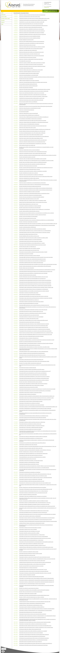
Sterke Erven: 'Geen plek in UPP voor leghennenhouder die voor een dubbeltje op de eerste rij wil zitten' (36, 160)
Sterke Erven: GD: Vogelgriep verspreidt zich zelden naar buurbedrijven (31, 64)
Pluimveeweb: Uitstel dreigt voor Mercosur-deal (27, 555)
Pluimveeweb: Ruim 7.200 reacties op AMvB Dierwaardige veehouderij (30, 427)
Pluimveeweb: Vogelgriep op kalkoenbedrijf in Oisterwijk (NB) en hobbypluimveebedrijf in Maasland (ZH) (36, 580)
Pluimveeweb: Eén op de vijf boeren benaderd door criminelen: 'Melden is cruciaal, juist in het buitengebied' (37, 465)
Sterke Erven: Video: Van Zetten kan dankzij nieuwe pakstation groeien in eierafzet (32, 158)
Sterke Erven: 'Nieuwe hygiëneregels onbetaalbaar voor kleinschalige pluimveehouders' (33, 122)
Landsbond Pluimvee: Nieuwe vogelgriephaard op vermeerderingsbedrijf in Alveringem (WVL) (34, 601)
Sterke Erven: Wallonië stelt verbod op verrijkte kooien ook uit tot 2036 (31, 69)
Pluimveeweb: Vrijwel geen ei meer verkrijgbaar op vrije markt (29, 531)
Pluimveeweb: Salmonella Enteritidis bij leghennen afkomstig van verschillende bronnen (33, 415)
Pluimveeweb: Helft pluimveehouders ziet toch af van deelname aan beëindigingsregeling (34, 378)
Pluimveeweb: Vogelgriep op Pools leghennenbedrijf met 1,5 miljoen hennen (32, 534)
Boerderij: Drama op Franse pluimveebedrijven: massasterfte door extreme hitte (32, 143)
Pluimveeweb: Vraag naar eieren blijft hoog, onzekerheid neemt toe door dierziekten (33, 273)
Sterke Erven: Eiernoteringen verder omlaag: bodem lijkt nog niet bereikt (31, 99)
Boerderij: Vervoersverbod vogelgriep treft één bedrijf (28, 85)
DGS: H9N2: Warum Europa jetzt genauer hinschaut (27, 57)
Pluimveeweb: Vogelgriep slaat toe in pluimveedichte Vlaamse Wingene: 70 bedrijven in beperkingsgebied (36, 608)
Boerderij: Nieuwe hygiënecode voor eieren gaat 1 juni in (28, 204)
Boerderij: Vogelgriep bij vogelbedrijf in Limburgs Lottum (28, 551)
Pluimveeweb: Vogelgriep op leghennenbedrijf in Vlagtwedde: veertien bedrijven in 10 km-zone (35, 449)
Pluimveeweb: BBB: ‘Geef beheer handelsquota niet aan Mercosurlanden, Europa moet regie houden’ (36, 257)
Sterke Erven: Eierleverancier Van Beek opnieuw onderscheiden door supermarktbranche (34, 136)
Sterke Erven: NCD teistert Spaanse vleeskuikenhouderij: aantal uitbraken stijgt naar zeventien (34, 89)
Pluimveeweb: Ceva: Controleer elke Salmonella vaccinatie (28, 318)
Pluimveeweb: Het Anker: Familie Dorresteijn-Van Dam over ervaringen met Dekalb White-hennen (35, 625)
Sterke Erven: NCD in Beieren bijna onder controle (27, 127)
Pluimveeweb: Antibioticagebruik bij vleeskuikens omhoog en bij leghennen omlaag (33, 475)
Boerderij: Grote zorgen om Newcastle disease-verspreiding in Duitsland (31, 336)
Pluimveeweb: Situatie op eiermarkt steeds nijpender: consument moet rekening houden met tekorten (36, 343)
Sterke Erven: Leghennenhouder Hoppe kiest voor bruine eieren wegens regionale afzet (33, 91)
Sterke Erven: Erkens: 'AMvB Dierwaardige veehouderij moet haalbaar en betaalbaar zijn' (34, 116)
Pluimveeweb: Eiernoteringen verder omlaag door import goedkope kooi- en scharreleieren (34, 209)
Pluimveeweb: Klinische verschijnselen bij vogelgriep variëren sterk (30, 423)
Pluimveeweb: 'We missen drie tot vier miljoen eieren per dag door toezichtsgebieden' (33, 536)
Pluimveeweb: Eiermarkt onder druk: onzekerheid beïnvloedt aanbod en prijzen (32, 259)
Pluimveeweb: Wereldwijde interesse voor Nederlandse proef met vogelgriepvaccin (33, 512)
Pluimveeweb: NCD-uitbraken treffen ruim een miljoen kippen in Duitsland (31, 385)
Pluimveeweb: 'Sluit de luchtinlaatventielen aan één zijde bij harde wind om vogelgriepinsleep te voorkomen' (37, 269)
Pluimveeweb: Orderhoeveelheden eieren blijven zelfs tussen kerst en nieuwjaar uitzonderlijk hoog (35, 643)
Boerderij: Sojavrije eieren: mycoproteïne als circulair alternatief (29, 207)
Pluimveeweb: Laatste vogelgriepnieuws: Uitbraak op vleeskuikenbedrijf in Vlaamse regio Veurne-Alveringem (37, 558)
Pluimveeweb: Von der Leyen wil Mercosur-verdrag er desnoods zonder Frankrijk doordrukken (35, 622)
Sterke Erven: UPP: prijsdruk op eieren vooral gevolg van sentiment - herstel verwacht (33, 96)
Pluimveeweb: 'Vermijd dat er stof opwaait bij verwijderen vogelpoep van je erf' (32, 545)
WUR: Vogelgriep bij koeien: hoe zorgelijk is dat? (27, 145)
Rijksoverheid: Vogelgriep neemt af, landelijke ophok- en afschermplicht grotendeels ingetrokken (35, 285)
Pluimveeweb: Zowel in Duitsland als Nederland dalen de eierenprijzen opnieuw (32, 244)
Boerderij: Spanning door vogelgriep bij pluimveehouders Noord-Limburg (31, 576)
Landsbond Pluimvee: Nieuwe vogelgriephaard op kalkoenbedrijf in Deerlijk (31, 523)
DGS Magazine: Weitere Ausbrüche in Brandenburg (27, 394)
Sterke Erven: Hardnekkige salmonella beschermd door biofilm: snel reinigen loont (33, 139)
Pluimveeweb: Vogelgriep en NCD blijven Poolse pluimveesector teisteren (31, 301)
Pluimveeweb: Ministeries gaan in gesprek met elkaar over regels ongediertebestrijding (33, 351)
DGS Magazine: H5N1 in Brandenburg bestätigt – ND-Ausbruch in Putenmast (31, 425)
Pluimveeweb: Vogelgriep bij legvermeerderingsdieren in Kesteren (30, 527)
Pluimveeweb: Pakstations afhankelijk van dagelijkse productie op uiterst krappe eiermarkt (34, 504)
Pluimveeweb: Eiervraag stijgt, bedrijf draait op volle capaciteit (29, 322)
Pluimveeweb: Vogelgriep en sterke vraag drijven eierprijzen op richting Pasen (32, 422)
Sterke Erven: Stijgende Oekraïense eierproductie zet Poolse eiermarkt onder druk (32, 125)
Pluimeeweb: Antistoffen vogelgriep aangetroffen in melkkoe (29, 532)
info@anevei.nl (46, 7)
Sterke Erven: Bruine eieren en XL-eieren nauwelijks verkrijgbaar (29, 36)
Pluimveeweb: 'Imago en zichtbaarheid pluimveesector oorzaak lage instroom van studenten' (34, 329)
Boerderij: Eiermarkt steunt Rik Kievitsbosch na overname (28, 303)
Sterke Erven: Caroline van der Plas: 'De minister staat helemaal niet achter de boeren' (33, 25)
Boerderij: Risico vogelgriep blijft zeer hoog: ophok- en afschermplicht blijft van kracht (33, 320)
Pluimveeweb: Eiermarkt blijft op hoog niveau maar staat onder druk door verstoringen (33, 296)
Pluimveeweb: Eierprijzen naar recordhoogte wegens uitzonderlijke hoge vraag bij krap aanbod (35, 399)
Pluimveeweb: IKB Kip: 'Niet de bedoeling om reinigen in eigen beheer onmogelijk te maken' (34, 346)
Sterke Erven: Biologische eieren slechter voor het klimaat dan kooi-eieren (31, 52)
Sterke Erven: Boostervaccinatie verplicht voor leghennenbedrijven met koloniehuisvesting (34, 184)
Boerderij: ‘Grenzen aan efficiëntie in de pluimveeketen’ (28, 216)
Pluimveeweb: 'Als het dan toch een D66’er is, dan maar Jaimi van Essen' (31, 460)
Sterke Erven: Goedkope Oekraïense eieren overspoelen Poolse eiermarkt (31, 55)
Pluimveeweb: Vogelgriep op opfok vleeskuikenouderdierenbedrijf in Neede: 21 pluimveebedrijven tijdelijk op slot (38, 406)
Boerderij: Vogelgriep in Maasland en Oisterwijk (27, 574)
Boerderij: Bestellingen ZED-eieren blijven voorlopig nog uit (29, 235)
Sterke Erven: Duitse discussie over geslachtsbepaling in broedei (30, 108)
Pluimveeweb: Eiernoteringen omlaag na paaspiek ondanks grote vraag (31, 311)
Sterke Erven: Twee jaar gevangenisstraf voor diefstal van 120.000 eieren (31, 174)
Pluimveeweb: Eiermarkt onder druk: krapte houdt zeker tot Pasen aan (30, 455)
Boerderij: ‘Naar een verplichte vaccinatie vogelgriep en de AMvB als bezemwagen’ (33, 162)
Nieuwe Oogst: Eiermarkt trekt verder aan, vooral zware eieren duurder (31, 23)
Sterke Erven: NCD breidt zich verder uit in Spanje (27, 45)
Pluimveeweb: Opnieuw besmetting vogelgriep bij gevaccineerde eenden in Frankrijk (33, 251)
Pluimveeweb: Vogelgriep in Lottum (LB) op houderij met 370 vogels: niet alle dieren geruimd (34, 557)
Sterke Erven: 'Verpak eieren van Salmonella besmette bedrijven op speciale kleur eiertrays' (34, 193)
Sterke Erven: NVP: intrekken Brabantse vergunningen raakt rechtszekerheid (31, 41)
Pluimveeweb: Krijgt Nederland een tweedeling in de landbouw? (29, 472)
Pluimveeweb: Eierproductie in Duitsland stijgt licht (27, 367)
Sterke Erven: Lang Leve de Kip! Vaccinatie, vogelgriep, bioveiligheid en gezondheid (33, 171)
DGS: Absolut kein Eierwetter (24, 111)
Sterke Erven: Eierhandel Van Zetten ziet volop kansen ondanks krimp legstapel (32, 66)
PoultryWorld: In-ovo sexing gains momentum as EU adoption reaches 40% (31, 21)
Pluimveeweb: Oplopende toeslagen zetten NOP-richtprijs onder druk (30, 448)
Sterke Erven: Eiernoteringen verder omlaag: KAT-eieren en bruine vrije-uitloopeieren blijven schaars (35, 176)
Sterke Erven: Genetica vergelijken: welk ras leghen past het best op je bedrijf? (32, 62)
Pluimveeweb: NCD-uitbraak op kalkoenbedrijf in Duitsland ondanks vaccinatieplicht (33, 436)
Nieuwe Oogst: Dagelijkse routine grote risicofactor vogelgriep (29, 248)
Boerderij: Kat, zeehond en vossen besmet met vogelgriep (29, 588)
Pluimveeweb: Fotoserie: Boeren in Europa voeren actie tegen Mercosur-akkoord (32, 614)
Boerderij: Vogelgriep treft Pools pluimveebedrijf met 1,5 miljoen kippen (31, 540)
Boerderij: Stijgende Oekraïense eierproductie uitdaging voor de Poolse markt (32, 131)
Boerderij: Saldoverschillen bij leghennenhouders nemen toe (29, 211)
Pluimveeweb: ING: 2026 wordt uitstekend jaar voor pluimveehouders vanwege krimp (33, 453)
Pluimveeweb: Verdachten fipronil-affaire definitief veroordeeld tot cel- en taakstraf (33, 630)
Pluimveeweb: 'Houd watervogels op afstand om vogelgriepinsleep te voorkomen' (33, 623)
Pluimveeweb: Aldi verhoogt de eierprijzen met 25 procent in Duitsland (31, 632)
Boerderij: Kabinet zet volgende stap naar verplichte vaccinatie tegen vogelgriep (32, 228)
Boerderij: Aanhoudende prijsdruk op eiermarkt (27, 156)
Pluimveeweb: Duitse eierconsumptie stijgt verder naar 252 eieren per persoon (32, 355)
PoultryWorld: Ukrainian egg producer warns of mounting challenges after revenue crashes (34, 18)
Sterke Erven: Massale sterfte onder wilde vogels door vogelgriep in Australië (32, 46)
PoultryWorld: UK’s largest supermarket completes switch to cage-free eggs (31, 98)
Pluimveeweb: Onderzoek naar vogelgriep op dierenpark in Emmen (30, 392)
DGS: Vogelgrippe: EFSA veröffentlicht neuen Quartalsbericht (29, 115)
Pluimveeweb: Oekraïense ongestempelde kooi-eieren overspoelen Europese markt (33, 492)
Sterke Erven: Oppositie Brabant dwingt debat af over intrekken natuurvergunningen (33, 82)
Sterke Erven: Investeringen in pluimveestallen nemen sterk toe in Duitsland (31, 32)
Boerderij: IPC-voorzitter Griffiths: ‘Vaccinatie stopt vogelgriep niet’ (30, 363)
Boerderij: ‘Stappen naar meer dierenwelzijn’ (26, 267)
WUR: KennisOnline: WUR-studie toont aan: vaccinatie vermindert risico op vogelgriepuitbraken (35, 230)
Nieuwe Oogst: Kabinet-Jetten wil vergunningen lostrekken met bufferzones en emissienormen (34, 129)
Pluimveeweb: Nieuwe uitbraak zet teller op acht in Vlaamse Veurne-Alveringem (32, 564)
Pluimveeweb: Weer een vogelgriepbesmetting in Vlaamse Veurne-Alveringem (32, 583)
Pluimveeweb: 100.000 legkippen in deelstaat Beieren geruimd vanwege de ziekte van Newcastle (35, 408)
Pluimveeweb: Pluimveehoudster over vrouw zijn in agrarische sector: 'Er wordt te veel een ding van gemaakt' (37, 388)
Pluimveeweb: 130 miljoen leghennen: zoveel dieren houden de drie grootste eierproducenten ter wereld (36, 339)
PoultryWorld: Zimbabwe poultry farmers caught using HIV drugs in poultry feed (32, 34)
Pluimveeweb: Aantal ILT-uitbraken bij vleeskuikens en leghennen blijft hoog (31, 606)
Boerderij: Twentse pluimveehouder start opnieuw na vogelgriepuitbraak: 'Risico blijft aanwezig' (35, 266)
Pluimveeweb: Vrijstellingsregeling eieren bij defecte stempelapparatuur (31, 262)
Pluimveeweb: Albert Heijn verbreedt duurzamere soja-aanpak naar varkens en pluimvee (34, 380)
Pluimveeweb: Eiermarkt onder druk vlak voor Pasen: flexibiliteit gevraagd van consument (34, 323)
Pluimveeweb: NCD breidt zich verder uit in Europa (27, 458)
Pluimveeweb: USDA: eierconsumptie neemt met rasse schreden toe (30, 641)
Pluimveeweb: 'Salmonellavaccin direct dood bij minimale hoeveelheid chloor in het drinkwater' (35, 390)
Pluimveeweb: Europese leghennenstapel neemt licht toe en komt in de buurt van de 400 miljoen (35, 280)
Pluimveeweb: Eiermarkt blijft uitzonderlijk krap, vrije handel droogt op (31, 438)
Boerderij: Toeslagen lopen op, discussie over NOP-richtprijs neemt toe (31, 451)
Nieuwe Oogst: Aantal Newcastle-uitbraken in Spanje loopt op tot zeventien (31, 92)
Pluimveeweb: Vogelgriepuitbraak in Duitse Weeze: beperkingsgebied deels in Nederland (34, 634)
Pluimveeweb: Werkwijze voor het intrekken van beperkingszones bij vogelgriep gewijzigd (34, 290)
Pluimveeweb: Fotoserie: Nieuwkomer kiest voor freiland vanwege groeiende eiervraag (33, 327)
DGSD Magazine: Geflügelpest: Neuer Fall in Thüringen (28, 444)
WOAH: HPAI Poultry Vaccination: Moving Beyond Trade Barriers (29, 294)
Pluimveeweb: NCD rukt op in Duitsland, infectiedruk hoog (28, 338)
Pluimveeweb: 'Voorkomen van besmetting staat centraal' (28, 292)
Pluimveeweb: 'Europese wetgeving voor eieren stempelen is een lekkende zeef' (32, 260)
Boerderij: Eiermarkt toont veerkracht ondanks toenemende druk (30, 186)
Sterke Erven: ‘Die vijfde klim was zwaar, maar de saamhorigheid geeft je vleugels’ (32, 153)
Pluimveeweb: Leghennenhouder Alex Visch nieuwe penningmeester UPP (31, 359)
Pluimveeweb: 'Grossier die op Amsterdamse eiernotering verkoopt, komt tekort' (32, 313)
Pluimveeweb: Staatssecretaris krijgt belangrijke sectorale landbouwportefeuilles (32, 417)
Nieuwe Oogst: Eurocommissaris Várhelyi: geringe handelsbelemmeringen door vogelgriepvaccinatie (36, 332)
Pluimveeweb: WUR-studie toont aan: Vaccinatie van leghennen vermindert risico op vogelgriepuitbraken (36, 220)
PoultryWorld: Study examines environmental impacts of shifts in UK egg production (33, 20)
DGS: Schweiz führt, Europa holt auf (25, 60)
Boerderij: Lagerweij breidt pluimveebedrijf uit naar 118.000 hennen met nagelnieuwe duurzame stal (35, 167)
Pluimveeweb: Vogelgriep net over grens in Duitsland (28, 529)
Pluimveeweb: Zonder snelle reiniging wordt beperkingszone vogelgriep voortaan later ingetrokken (35, 298)
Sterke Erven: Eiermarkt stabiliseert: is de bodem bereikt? (28, 75)
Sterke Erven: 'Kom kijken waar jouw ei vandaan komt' (28, 50)
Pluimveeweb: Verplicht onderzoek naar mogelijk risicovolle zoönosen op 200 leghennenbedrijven (35, 477)
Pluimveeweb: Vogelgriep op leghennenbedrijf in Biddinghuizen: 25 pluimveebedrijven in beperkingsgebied (37, 225)
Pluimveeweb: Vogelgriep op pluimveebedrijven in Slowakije (29, 462)
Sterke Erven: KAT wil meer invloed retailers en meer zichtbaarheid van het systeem (33, 151)
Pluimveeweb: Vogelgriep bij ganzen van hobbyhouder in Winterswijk (30, 479)
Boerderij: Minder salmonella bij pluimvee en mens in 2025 (29, 198)
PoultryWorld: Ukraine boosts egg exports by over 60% (28, 387)
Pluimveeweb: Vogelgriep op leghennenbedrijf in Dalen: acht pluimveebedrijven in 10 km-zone (34, 502)
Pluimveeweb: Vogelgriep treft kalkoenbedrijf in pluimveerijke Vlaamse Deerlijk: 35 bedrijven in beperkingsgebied (38, 521)
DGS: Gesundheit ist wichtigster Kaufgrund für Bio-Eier (28, 84)
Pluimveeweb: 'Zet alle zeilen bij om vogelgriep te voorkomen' (29, 403)
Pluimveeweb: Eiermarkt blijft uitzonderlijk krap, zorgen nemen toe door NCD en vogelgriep (34, 376)
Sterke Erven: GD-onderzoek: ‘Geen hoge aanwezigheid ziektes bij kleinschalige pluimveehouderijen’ (35, 106)
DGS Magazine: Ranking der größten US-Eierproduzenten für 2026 (30, 629)
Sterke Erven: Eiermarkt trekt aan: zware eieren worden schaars (29, 16)
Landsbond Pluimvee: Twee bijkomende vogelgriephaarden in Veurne (30, 605)
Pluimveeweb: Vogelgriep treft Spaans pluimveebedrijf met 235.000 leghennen (32, 636)
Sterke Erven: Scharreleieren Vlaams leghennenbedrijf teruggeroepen (30, 27)
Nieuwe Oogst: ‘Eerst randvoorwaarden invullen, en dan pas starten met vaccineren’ (33, 202)
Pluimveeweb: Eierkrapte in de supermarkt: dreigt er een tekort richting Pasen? (32, 560)
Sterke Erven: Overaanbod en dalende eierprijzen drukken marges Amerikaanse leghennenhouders (35, 188)
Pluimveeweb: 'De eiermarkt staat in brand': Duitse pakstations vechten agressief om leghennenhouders (36, 578)
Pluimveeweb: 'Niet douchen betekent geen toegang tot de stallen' (30, 429)
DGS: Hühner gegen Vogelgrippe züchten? (26, 68)
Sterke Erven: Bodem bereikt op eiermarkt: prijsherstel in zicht (29, 53)
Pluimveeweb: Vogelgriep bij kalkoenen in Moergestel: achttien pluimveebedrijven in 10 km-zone (35, 474)
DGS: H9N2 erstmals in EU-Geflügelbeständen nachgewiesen (29, 124)
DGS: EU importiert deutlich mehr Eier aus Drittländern (28, 101)
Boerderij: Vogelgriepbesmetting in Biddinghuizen (27, 227)
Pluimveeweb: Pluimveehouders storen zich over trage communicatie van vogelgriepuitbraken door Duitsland (37, 514)
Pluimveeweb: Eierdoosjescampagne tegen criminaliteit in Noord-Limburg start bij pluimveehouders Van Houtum (38, 264)
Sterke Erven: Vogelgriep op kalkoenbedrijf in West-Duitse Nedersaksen (31, 59)
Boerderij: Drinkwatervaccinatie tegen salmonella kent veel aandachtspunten (32, 353)
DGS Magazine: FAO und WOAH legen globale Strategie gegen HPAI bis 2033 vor (32, 442)
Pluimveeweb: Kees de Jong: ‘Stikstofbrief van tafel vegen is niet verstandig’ (31, 29)
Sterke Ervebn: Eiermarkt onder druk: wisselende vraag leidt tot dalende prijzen (32, 164)
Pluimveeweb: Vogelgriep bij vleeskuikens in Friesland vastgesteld (30, 205)
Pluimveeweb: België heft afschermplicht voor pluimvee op (29, 299)
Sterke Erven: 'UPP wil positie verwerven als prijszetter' (28, 165)
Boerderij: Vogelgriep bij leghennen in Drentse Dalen (28, 494)
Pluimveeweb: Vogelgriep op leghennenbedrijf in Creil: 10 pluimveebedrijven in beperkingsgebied (35, 610)
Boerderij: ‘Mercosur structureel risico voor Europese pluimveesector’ (30, 591)
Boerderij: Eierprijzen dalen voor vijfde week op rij (27, 246)
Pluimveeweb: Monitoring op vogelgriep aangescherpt (28, 567)
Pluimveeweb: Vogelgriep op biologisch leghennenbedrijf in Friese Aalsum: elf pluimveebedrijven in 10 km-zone (37, 446)
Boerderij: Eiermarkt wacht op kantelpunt (26, 87)
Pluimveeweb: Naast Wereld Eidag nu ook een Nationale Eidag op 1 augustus (32, 243)
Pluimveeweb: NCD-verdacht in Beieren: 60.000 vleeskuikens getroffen (30, 401)
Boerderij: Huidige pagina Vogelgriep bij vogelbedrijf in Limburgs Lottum (31, 543)
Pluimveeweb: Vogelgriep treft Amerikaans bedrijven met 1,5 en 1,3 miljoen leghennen (33, 490)
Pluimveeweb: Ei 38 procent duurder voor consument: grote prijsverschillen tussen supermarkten (35, 330)
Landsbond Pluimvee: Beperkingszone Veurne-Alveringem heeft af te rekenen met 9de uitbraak (35, 562)
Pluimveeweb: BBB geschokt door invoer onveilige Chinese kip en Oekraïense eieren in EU (34, 305)
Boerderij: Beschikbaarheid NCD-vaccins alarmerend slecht (29, 315)
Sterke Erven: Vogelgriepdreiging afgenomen (26, 109)
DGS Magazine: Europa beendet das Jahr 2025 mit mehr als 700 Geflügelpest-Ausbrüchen (34, 638)
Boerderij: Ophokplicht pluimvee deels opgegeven (27, 274)
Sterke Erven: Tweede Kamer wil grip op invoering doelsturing (29, 149)
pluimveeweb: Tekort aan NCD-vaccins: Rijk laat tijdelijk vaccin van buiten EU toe (32, 278)
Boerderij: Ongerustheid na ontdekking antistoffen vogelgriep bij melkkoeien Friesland (33, 500)
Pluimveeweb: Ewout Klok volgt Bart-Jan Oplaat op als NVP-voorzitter (30, 553)
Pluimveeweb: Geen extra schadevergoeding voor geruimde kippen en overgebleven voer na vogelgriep (36, 212)
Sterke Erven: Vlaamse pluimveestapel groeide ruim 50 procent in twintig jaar (32, 30)
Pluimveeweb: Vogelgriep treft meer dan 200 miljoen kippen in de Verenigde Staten (33, 374)
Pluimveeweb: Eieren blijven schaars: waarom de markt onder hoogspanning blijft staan (33, 571)
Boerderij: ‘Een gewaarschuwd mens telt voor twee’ (27, 218)
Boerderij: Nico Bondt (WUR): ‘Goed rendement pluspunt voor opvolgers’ (31, 565)
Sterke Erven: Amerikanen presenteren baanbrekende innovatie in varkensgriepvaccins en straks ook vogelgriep (37, 155)
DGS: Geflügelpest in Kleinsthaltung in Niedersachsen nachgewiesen (30, 118)
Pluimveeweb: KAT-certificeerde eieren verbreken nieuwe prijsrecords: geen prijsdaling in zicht (35, 482)
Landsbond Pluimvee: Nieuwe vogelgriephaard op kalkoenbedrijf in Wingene (32, 603)
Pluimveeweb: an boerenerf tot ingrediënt (26, 253)
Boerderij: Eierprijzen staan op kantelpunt (26, 78)
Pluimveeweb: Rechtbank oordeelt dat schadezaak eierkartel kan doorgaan (31, 481)
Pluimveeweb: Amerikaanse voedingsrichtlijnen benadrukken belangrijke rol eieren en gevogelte (35, 573)
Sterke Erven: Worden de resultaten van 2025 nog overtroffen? (29, 191)
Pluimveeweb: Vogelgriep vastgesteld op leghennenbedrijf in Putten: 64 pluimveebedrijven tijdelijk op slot (36, 396)
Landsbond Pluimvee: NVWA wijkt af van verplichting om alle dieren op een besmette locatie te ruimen (36, 547)
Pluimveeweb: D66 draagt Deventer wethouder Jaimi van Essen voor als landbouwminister (34, 467)
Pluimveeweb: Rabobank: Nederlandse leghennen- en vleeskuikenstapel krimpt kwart (33, 639)
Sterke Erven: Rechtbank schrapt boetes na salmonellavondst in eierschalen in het (32, 94)
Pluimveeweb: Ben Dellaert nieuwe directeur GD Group (28, 234)
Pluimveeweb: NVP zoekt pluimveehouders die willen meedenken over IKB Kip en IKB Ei (33, 237)
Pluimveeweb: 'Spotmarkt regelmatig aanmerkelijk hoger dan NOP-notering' (31, 369)
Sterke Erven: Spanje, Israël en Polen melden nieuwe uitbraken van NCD (31, 134)
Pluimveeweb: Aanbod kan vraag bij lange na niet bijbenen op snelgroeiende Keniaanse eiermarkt (35, 519)
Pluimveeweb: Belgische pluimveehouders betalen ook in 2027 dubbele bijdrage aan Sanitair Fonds (35, 271)
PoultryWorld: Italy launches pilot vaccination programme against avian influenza (32, 214)
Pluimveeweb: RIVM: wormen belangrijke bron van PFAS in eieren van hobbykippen (33, 372)
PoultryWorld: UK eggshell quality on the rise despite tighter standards (31, 48)
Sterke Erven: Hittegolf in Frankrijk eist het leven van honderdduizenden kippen (32, 141)
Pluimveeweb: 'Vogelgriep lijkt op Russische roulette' (28, 593)
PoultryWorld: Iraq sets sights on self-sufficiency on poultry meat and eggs (31, 43)
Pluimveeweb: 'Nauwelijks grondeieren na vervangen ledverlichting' (30, 239)
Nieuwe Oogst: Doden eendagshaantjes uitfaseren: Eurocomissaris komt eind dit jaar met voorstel (35, 334)
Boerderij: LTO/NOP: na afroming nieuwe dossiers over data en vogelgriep (31, 597)
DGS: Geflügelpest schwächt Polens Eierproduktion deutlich (29, 73)
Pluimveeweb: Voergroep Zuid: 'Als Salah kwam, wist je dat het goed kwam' (31, 404)
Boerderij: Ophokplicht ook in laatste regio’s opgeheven (28, 172)
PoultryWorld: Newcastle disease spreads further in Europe (29, 464)
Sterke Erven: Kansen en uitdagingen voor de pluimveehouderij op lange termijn (32, 182)
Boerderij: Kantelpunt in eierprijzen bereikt (26, 39)
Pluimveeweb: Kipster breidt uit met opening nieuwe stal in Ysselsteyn (30, 241)
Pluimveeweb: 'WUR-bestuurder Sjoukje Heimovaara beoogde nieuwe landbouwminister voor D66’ (35, 489)
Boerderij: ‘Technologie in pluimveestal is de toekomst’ (28, 221)
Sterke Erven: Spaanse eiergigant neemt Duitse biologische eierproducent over (32, 14)
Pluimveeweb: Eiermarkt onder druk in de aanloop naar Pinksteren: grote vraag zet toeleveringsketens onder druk (38, 223)
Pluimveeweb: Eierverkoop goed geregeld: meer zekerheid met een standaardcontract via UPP (35, 371)
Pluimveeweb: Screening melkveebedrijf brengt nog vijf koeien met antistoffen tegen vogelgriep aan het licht (37, 506)
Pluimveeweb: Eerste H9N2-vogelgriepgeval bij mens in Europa (29, 345)
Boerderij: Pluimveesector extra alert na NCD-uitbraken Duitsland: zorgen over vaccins (33, 276)
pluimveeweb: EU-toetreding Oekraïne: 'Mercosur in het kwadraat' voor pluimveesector (33, 289)
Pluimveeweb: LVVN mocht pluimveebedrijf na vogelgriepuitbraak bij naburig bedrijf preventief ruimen (36, 541)
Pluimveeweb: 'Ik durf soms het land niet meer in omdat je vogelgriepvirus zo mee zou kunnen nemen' (36, 627)
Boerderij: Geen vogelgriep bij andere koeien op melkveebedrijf (30, 516)
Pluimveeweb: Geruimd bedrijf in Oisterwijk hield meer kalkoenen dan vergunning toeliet (34, 510)
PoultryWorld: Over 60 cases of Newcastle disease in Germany (29, 169)
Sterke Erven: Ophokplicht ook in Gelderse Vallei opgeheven (29, 178)
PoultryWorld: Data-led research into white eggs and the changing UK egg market (32, 120)
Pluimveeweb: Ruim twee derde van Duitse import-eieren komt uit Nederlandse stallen (33, 325)
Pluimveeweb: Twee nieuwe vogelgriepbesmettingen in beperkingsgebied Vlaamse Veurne (34, 595)
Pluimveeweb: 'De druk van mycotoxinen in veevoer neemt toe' (29, 255)
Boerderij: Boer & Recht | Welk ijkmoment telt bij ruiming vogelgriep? (30, 381)
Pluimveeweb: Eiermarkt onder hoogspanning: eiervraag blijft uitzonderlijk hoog (32, 617)
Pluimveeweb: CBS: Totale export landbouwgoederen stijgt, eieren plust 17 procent (33, 569)
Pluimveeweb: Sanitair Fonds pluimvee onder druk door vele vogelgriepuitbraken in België (34, 361)
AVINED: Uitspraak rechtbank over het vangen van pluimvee (29, 80)
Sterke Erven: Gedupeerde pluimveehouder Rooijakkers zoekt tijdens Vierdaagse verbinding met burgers (36, 76)
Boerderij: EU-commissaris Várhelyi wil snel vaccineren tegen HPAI (30, 341)
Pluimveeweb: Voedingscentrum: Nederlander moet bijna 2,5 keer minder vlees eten (33, 309)
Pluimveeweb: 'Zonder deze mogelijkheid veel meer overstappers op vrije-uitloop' (33, 496)
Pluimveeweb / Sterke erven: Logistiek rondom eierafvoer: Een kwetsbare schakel (32, 200)
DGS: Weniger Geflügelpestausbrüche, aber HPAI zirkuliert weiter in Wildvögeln (32, 132)
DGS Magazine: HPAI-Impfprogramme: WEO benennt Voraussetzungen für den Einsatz (33, 645)
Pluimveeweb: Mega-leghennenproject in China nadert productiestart (30, 612)
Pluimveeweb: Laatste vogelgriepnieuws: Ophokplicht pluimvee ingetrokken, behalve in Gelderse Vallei (36, 287)
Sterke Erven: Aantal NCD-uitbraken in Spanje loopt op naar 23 (29, 71)
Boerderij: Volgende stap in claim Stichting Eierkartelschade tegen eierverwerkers (32, 487)
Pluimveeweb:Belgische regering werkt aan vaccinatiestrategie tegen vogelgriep (32, 457)
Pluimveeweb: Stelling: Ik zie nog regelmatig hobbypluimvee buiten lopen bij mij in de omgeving (35, 538)
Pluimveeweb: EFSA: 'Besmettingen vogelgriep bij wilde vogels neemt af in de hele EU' (33, 383)
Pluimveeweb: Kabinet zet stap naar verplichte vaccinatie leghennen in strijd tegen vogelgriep (34, 232)
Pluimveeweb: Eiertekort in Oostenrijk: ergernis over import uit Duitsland (31, 316)
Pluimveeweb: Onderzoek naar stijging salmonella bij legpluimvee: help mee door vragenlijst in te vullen (36, 397)
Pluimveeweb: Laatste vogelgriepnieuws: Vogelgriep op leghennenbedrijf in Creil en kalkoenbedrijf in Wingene (37, 615)
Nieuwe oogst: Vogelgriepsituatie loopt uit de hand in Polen (29, 250)
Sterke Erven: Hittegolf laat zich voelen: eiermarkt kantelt (28, 113)
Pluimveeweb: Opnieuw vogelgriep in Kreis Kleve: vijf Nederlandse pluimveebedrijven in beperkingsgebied (36, 517)
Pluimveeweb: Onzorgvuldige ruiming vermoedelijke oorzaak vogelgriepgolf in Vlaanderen (34, 589)
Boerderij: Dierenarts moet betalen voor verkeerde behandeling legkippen (31, 196)
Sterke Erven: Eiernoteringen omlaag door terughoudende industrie (30, 195)
